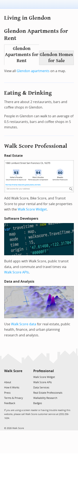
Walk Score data (23, 324)
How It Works (11, 387)
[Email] (19, 376)
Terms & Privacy (13, 398)
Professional (43, 371)
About (7, 382)
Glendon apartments (33, 71)
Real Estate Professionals (47, 392)
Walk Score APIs (16, 272)
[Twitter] (6, 376)
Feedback (9, 403)
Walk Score (13, 371)
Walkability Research (45, 398)
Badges (37, 403)
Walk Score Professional (35, 146)
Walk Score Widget (32, 209)
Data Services (41, 387)
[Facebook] (13, 376)
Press (7, 392)
